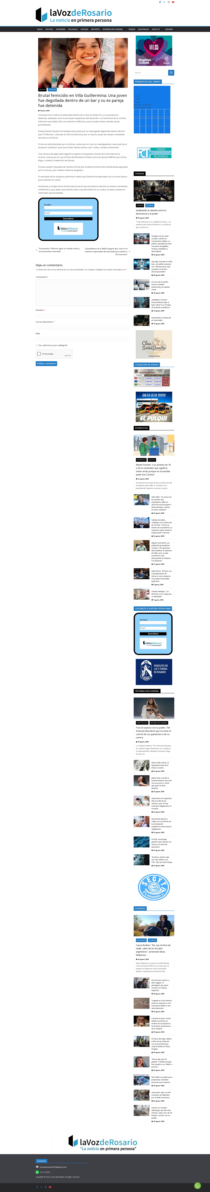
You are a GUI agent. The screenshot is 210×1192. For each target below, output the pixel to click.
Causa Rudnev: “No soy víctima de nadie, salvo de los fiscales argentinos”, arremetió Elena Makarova (153, 950)
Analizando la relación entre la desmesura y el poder (151, 212)
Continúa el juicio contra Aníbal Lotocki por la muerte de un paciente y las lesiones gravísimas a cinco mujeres (161, 1023)
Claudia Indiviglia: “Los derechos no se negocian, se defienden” (161, 594)
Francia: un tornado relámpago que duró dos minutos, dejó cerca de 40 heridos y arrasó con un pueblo (161, 1113)
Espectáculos (142, 723)
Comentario (42, 277)
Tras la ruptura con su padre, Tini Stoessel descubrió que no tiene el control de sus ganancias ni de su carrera (153, 732)
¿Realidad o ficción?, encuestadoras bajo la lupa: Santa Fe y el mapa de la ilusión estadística (161, 304)
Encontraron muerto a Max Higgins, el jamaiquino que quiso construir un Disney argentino (160, 985)
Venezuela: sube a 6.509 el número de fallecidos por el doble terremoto (161, 1095)
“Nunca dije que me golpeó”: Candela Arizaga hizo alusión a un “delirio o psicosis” (161, 1063)
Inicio (39, 29)
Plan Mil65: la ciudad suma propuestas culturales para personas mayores (161, 1079)
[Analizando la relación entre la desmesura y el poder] (154, 190)
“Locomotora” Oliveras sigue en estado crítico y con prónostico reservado (59, 250)
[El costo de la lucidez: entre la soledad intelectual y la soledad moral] (141, 287)
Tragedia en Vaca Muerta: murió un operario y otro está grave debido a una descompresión (161, 1004)
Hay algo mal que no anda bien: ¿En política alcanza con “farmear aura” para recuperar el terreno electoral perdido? (161, 266)
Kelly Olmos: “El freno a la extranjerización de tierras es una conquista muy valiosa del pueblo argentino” (161, 576)
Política (49, 29)
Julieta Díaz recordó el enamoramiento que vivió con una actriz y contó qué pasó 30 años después (161, 783)
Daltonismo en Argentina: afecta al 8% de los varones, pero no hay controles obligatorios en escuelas (161, 803)
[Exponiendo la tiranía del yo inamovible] (141, 320)
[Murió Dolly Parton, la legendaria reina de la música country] (141, 767)
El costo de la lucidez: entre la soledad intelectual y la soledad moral (160, 286)
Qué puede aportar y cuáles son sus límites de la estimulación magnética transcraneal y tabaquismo (161, 824)
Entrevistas (141, 460)
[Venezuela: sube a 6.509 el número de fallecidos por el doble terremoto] (141, 1097)
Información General (113, 29)
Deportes (95, 29)
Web (38, 333)
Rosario (169, 29)
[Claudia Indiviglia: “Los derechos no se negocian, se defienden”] (141, 595)
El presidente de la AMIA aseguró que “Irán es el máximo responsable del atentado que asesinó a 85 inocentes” (106, 251)
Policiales (73, 29)
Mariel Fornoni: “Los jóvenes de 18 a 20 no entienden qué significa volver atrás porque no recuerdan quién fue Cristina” (153, 469)
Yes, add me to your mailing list (52, 345)
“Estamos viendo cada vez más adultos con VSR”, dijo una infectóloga (161, 859)
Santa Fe (156, 29)
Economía (60, 29)
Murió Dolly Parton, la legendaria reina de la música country (160, 765)
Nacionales (143, 29)
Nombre (47, 205)
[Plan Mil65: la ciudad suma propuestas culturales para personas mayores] (141, 1081)
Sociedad (52, 89)
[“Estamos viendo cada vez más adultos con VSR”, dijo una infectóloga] (141, 861)
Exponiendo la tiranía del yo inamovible (161, 319)
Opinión (84, 29)
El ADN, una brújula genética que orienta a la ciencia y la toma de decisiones (161, 843)
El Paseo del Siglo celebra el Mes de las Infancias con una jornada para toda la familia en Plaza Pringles (161, 1044)
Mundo (132, 29)
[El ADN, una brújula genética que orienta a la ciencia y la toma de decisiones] (141, 844)
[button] (124, 29)
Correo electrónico (45, 322)
